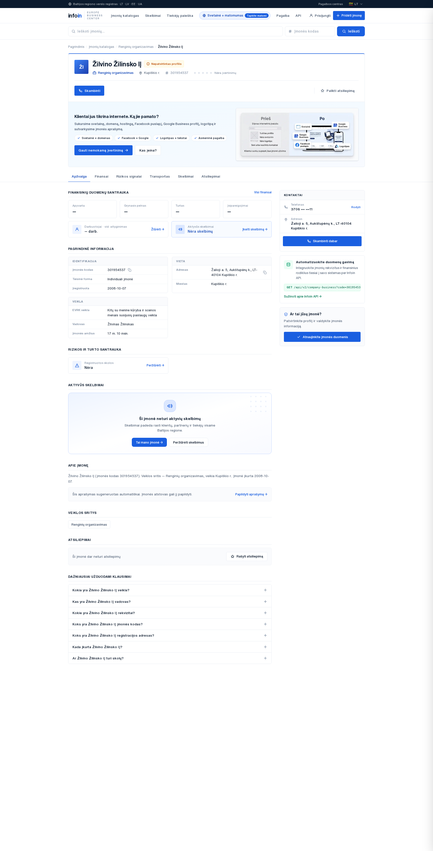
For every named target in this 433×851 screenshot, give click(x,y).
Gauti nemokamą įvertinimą (100, 150)
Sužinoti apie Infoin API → (302, 296)
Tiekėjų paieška (180, 15)
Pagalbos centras (330, 4)
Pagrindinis (76, 46)
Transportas (160, 176)
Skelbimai (153, 15)
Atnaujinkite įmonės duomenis (325, 337)
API (298, 15)
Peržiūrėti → (155, 365)
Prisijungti (323, 15)
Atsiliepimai (210, 176)
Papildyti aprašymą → (251, 494)
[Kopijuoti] (129, 269)
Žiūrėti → (157, 229)
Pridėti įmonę (352, 15)
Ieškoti (354, 31)
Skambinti (92, 90)
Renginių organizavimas (136, 46)
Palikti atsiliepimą (341, 90)
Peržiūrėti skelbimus (188, 442)
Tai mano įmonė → (149, 442)
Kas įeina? (148, 150)
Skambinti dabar (325, 241)
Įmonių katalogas (125, 15)
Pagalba (282, 15)
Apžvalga (79, 176)
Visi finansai (263, 192)
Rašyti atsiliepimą (250, 556)
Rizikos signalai (129, 176)
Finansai (101, 176)
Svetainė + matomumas (237, 15)
